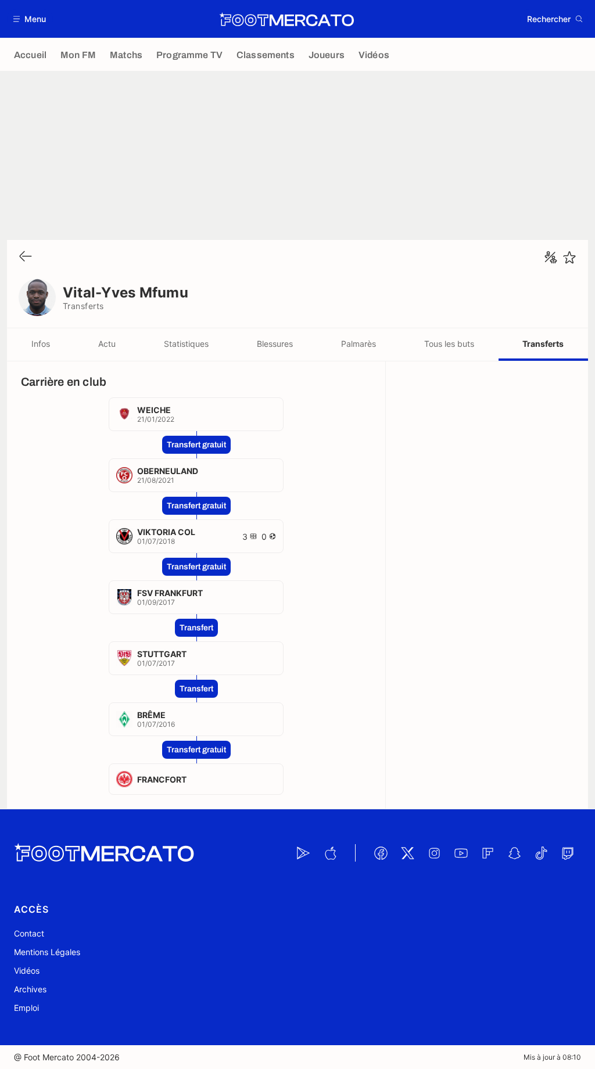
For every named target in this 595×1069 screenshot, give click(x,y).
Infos (40, 344)
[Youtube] (460, 853)
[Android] (303, 853)
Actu (107, 344)
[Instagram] (434, 853)
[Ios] (330, 853)
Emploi (26, 1008)
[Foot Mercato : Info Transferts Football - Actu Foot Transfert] (286, 19)
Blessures (275, 344)
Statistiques (186, 344)
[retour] (26, 257)
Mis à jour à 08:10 (552, 1057)
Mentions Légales (47, 952)
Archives (30, 989)
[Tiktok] (541, 853)
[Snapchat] (514, 853)
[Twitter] (407, 853)
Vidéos (27, 970)
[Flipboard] (487, 853)
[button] (30, 18)
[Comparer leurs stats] (551, 257)
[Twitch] (567, 853)
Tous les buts (449, 344)
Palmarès (358, 344)
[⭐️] (569, 257)
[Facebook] (380, 853)
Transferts (543, 344)
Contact (29, 933)
